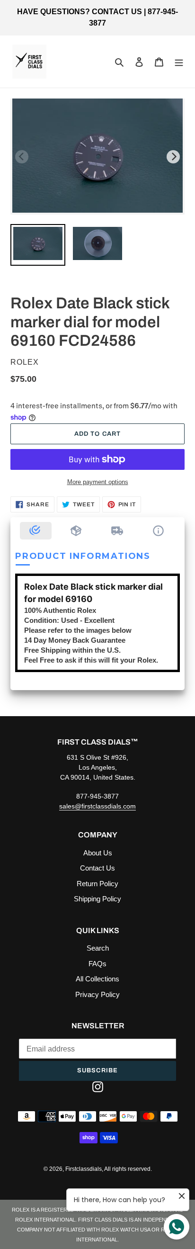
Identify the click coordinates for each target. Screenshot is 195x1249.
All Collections (97, 979)
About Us (97, 853)
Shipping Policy (97, 899)
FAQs (97, 964)
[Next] (173, 156)
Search (98, 948)
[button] (36, 530)
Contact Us (97, 868)
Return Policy (97, 884)
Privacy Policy (97, 994)
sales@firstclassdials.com (97, 806)
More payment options (97, 481)
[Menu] (179, 62)
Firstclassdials (83, 1169)
